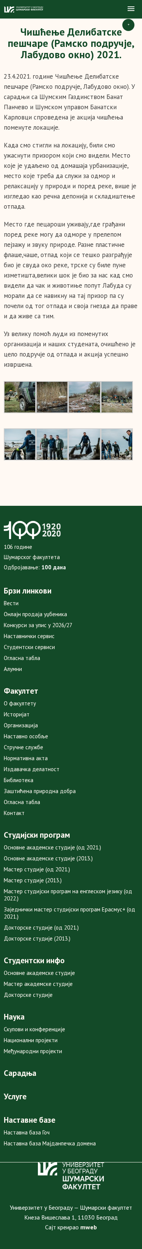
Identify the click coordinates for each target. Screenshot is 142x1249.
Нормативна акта (26, 758)
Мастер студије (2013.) (33, 880)
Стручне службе (23, 747)
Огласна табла (22, 658)
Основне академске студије (39, 972)
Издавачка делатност (31, 769)
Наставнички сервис (29, 636)
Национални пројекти (31, 1040)
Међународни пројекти (33, 1051)
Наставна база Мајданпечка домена (50, 1143)
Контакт (14, 813)
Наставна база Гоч (27, 1132)
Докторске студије (28, 994)
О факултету (20, 703)
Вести (11, 603)
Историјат (17, 714)
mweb (88, 1227)
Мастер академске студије (38, 983)
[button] (131, 9)
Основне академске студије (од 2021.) (52, 847)
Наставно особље (26, 736)
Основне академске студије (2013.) (48, 858)
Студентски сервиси (29, 647)
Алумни (13, 669)
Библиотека (18, 780)
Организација (21, 725)
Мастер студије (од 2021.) (37, 869)
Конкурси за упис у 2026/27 (38, 625)
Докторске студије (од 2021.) (41, 927)
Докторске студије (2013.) (37, 938)
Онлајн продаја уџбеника (35, 614)
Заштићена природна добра (40, 791)
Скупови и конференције (34, 1029)
